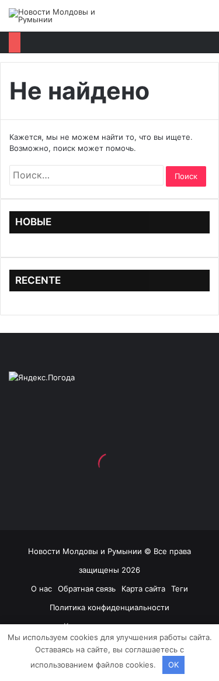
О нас (41, 588)
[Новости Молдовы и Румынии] (55, 15)
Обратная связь (87, 588)
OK (173, 664)
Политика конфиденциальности (109, 607)
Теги (179, 588)
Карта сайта (143, 588)
